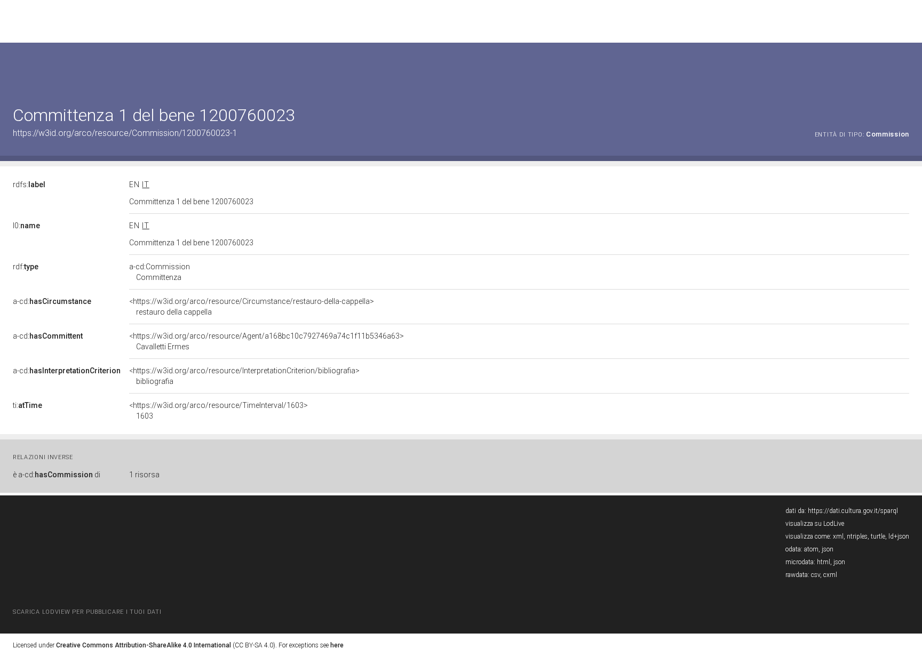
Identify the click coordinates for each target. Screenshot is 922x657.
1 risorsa (144, 474)
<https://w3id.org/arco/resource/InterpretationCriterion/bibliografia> (244, 376)
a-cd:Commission (159, 272)
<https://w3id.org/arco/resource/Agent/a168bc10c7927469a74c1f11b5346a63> (266, 341)
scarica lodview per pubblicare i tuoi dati (87, 611)
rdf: (25, 266)
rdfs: (29, 184)
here (337, 645)
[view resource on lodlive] (904, 69)
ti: (27, 405)
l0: (26, 225)
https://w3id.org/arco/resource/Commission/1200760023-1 (125, 133)
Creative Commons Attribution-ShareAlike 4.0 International (143, 645)
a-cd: (52, 301)
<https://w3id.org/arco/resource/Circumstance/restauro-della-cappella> (251, 306)
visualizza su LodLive (814, 523)
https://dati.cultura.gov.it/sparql (853, 511)
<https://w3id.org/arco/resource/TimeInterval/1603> (218, 410)
